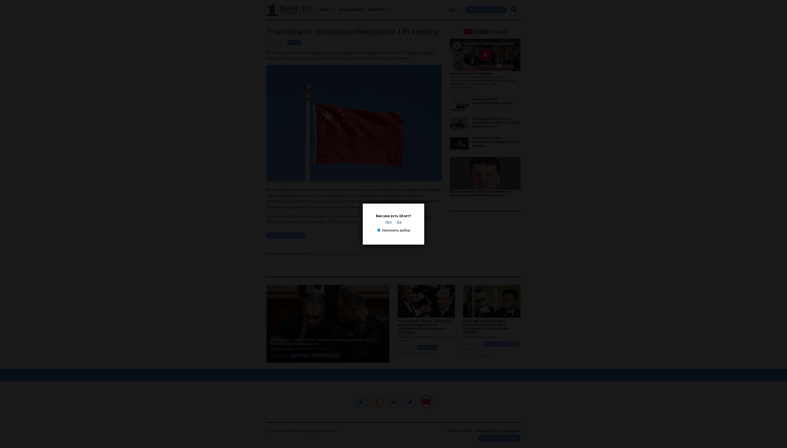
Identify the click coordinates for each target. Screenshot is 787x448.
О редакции (512, 431)
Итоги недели (300, 355)
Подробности (379, 9)
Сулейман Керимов (477, 355)
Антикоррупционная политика (417, 353)
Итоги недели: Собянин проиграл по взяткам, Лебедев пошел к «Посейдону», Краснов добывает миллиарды (425, 326)
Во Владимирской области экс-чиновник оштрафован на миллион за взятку (480, 193)
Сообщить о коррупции (486, 9)
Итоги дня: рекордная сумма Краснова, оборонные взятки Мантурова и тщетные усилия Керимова (486, 326)
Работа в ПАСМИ (459, 431)
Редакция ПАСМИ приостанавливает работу (493, 101)
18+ (452, 10)
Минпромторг (502, 349)
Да (399, 222)
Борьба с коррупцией (326, 355)
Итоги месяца (427, 347)
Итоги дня (491, 343)
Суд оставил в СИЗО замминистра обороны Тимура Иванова (496, 141)
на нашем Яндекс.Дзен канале (334, 253)
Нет (389, 222)
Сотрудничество (487, 431)
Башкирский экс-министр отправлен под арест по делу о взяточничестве (496, 122)
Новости (327, 9)
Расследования (351, 9)
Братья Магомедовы (477, 349)
